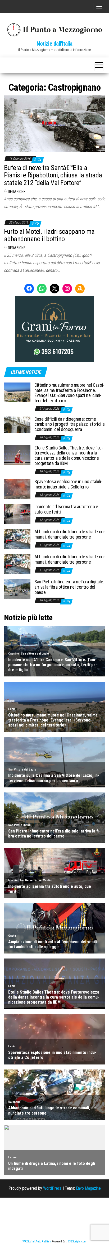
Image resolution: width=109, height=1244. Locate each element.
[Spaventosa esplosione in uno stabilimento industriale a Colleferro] (17, 488)
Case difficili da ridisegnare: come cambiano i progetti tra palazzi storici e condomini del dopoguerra (69, 424)
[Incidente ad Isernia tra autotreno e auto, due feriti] (17, 513)
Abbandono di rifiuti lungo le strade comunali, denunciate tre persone (69, 534)
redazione (16, 192)
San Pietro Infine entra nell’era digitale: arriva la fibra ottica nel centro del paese (69, 587)
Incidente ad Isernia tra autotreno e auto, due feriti (66, 509)
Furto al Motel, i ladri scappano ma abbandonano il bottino (49, 235)
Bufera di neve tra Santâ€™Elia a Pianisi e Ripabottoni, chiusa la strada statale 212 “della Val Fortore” (53, 175)
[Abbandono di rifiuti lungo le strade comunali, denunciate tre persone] (17, 538)
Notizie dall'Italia (54, 43)
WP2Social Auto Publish (36, 1241)
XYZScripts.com (77, 1241)
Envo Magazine (88, 1188)
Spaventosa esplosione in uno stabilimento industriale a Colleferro (68, 484)
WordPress (52, 1188)
